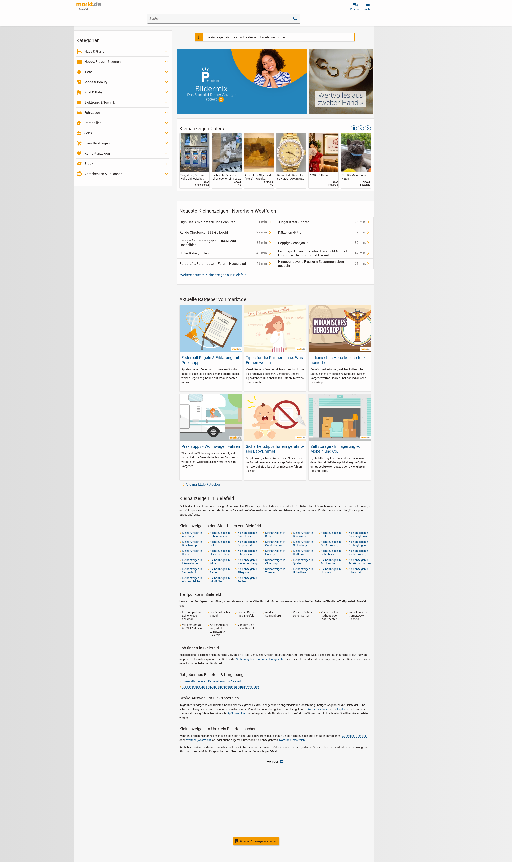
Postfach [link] (355, 9)
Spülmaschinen (236, 713)
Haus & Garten (95, 51)
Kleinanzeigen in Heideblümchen (220, 552)
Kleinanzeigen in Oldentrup (275, 561)
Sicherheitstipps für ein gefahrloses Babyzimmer (275, 449)
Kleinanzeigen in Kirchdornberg (359, 552)
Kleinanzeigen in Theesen (275, 570)
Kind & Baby (93, 92)
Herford (361, 735)
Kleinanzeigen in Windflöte (220, 579)
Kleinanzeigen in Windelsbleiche (192, 579)
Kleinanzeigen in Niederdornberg (248, 561)
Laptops (342, 709)
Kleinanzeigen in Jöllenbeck (331, 552)
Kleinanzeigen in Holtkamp (303, 552)
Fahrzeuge (92, 113)
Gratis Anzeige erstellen (258, 841)
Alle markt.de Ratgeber (203, 484)
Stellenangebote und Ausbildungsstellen (260, 659)
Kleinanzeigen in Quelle (303, 561)
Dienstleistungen (97, 143)
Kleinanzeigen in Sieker (220, 570)
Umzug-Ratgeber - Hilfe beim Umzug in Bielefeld (212, 681)
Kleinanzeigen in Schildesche (331, 561)
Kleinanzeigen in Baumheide (248, 534)
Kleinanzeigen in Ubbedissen (303, 570)
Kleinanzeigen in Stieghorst (248, 570)
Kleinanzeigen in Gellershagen (303, 543)
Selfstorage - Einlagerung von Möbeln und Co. (336, 449)
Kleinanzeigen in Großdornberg (331, 543)
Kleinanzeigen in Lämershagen (192, 561)
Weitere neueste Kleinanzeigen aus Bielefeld (213, 275)
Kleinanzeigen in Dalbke (220, 543)
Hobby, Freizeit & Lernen (102, 62)
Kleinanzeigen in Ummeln (331, 570)
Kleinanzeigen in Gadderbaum (275, 543)
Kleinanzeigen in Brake (331, 534)
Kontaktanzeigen (97, 153)
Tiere (88, 72)
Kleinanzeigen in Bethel (275, 534)
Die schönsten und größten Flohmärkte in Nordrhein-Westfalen (221, 686)
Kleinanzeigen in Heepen (192, 552)
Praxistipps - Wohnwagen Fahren (210, 446)
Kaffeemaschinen (318, 709)
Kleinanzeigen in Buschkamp (192, 543)
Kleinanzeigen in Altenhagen (192, 534)
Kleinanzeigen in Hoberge (275, 552)
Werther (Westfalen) (198, 740)
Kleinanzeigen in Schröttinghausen (360, 561)
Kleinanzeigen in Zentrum (248, 579)
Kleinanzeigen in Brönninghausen (359, 534)
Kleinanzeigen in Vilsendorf (359, 570)
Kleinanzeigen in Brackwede (303, 534)
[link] (209, 160)
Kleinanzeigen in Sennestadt (192, 570)
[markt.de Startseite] (88, 4)
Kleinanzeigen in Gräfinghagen (359, 543)
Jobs (88, 133)
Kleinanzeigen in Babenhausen (220, 534)
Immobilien (92, 123)
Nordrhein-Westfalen (292, 740)
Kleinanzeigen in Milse (220, 561)
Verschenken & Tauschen (103, 174)
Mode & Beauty (95, 82)
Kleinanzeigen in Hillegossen (248, 552)
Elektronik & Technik (99, 102)
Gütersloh (348, 735)
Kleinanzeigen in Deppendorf (248, 543)
